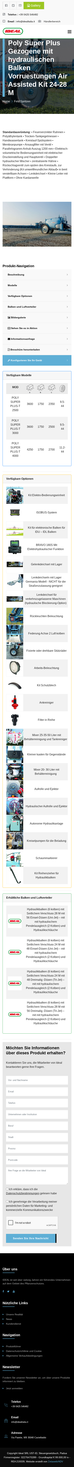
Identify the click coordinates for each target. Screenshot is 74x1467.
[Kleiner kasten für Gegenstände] (14, 754)
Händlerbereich (52, 21)
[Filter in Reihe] (14, 719)
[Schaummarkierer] (14, 857)
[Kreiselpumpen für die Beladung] (14, 840)
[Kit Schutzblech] (14, 685)
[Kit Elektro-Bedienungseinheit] (14, 495)
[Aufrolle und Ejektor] (14, 788)
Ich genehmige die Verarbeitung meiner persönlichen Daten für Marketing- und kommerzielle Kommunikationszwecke (31, 1205)
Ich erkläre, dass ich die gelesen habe (31, 1191)
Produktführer (13, 1346)
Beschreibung (16, 274)
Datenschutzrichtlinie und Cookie (24, 1351)
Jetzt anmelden (14, 1388)
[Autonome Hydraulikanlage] (14, 823)
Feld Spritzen (22, 101)
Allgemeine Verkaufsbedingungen (24, 1355)
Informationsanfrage (22, 339)
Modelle (12, 285)
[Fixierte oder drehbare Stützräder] (14, 650)
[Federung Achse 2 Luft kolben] (14, 633)
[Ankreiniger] (14, 702)
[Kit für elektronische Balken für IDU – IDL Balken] (14, 529)
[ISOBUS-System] (14, 512)
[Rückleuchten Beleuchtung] (14, 616)
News (9, 1319)
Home (6, 101)
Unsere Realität (14, 1314)
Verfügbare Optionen (20, 296)
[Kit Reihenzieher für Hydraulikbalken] (14, 875)
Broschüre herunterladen (25, 349)
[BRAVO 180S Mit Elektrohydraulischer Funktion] (14, 546)
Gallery (35, 5)
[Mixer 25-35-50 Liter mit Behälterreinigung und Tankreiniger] (14, 736)
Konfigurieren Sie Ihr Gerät (26, 360)
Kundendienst (13, 1323)
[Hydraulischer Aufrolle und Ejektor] (14, 806)
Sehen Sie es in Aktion (23, 328)
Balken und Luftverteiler (22, 306)
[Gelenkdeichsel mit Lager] (14, 564)
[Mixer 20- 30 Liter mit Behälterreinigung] (14, 771)
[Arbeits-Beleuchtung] (14, 667)
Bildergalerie (18, 317)
